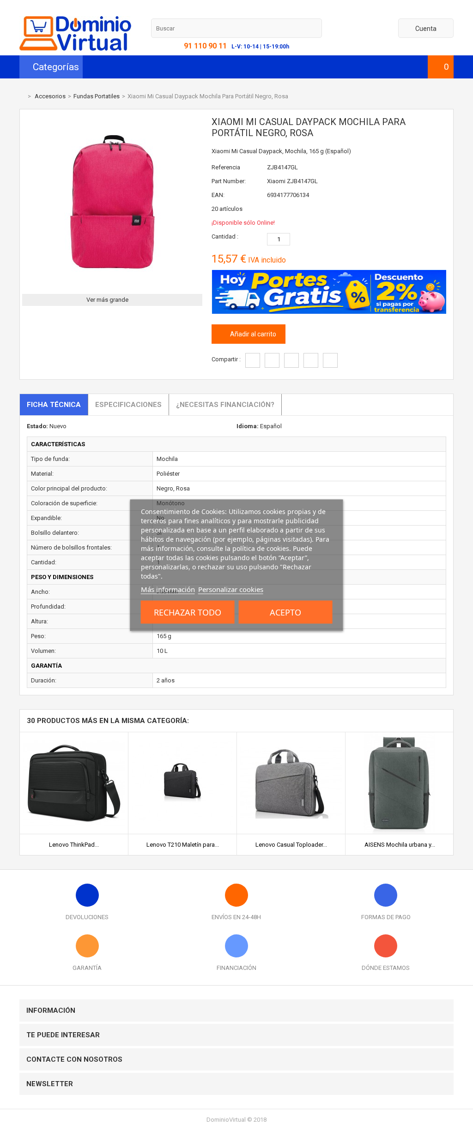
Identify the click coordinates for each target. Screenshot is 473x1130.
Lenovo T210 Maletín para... (182, 844)
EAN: (218, 194)
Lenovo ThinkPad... (74, 844)
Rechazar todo (187, 611)
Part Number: (229, 181)
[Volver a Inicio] (21, 96)
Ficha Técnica (54, 405)
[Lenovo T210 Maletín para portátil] (182, 735)
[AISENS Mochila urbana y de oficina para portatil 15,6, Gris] (399, 735)
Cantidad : (225, 236)
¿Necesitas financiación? (225, 405)
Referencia (226, 167)
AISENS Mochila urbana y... (399, 844)
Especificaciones (128, 405)
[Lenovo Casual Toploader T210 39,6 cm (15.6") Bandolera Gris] (291, 735)
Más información (168, 588)
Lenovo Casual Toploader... (291, 844)
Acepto (285, 611)
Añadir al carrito (252, 334)
